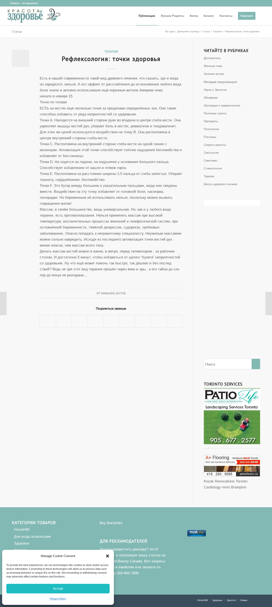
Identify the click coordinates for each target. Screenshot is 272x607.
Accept (58, 588)
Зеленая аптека (214, 73)
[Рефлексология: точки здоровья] (20, 58)
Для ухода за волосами (32, 536)
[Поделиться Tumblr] (127, 321)
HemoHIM (21, 529)
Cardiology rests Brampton (225, 487)
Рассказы (210, 137)
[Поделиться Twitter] (64, 321)
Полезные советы (215, 113)
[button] (107, 556)
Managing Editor (113, 293)
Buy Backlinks (111, 523)
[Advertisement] (232, 289)
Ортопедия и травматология (222, 105)
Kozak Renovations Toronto (225, 481)
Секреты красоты (215, 144)
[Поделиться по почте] (174, 321)
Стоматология (213, 168)
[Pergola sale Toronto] (232, 475)
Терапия (111, 51)
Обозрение (211, 97)
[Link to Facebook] (7, 3)
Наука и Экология (215, 89)
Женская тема (213, 66)
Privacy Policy (58, 598)
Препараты (211, 121)
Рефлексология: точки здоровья (111, 58)
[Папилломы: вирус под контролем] (3, 303)
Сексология (211, 152)
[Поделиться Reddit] (158, 321)
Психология (211, 129)
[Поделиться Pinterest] (95, 321)
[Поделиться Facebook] (48, 321)
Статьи (17, 31)
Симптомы (210, 160)
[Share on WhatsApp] (79, 321)
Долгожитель (212, 58)
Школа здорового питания (220, 184)
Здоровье (21, 543)
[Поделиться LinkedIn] (111, 321)
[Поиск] (262, 16)
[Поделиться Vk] (142, 321)
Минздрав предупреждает (220, 82)
